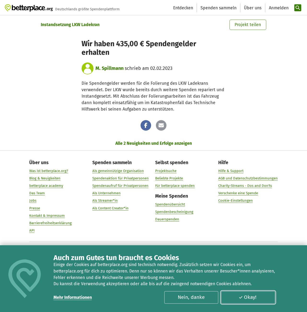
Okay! (250, 297)
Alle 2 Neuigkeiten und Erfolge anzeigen (153, 143)
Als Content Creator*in (110, 208)
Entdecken (183, 8)
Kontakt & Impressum (47, 215)
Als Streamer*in (105, 200)
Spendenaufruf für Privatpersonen (120, 186)
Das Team (37, 193)
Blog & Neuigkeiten (44, 178)
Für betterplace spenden (175, 186)
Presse (34, 208)
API (32, 230)
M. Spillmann (109, 68)
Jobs (32, 200)
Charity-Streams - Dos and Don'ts (245, 186)
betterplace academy (46, 186)
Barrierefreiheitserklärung (50, 223)
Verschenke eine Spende (238, 193)
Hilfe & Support (230, 171)
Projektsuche (166, 171)
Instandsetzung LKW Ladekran (70, 24)
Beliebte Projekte (169, 178)
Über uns (252, 8)
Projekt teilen (248, 24)
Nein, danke (191, 297)
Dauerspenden (167, 219)
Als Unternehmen (106, 193)
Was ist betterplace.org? (48, 171)
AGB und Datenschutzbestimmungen (248, 178)
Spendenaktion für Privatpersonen (120, 178)
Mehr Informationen (72, 297)
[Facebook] (146, 125)
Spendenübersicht (170, 204)
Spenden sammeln (218, 8)
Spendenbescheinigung (174, 212)
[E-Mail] (161, 125)
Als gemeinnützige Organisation (118, 171)
